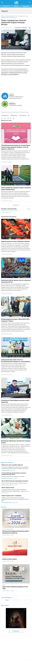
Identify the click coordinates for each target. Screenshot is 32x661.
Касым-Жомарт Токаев (9, 112)
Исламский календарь (7, 529)
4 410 (8, 161)
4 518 (8, 293)
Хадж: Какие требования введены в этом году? (15, 587)
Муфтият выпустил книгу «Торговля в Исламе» (15, 241)
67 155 (9, 590)
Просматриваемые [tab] (7, 597)
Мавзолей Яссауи (24, 112)
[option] (16, 618)
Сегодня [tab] (7, 600)
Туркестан (17, 112)
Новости (3, 16)
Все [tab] (25, 600)
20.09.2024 (3, 333)
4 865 (8, 374)
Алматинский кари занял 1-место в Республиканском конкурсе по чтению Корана (15, 360)
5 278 (8, 333)
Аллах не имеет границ (9, 559)
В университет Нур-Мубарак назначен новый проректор (15, 401)
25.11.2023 (4, 590)
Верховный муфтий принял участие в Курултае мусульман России (16, 281)
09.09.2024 (3, 455)
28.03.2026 (3, 161)
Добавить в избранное (21, 27)
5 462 (8, 254)
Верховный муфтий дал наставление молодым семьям (16, 441)
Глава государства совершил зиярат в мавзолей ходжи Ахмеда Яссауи (16, 188)
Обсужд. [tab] (15, 597)
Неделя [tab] (16, 600)
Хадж (3, 584)
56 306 (9, 561)
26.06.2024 (4, 561)
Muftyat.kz (12, 104)
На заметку (6, 605)
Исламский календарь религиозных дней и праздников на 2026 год (15, 532)
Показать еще (16, 205)
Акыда (3, 557)
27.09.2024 (3, 27)
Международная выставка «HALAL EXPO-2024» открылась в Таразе (15, 320)
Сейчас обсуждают (8, 462)
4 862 (8, 200)
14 (26, 356)
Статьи (5, 507)
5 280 (8, 27)
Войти (28, 209)
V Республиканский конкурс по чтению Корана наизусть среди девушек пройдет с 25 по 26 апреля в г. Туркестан (15, 147)
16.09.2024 (3, 374)
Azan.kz (11, 95)
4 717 (8, 455)
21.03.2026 (3, 200)
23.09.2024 (3, 254)
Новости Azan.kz (10, 16)
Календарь (26, 6)
